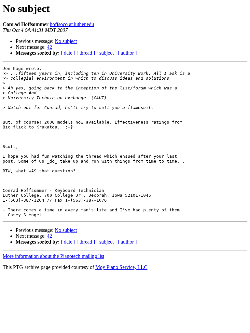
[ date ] (68, 53)
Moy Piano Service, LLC (121, 267)
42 (49, 47)
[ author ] (127, 53)
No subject (66, 41)
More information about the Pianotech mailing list (53, 256)
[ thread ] (85, 53)
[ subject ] (106, 53)
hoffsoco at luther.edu (72, 24)
